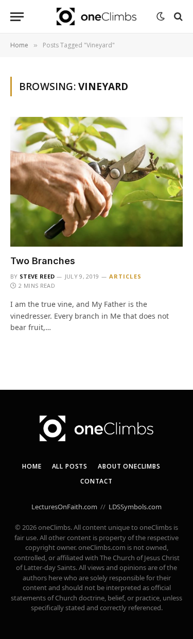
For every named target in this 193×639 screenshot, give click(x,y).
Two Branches (42, 260)
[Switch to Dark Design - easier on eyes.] (160, 16)
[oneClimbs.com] (96, 17)
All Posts (70, 466)
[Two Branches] (96, 181)
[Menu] (17, 16)
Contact (96, 481)
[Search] (177, 16)
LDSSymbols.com (135, 506)
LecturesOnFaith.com (64, 506)
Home (31, 466)
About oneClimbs (129, 466)
